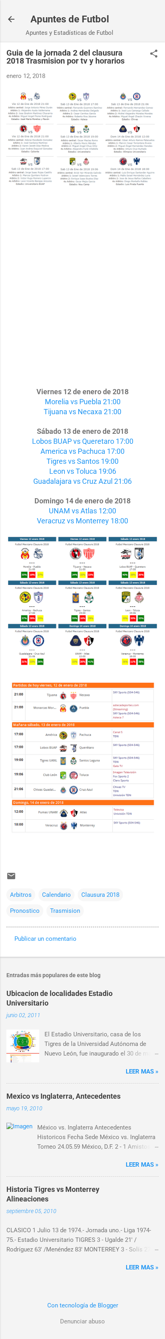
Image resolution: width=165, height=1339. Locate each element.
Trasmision (65, 910)
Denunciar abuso (82, 1321)
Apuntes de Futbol (69, 19)
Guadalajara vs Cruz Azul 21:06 (82, 481)
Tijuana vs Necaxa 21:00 (82, 411)
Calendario (56, 894)
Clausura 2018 (100, 894)
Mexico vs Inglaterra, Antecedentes (63, 1096)
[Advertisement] (82, 292)
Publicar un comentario (45, 938)
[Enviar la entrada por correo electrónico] (11, 878)
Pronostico (25, 910)
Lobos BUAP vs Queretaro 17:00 (82, 441)
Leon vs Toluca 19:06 (82, 471)
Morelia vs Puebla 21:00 (83, 401)
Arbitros (21, 894)
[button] (154, 54)
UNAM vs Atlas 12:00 (82, 511)
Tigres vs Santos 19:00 (82, 461)
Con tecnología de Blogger (82, 1305)
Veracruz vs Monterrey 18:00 (82, 521)
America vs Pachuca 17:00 (82, 451)
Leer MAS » (142, 1071)
